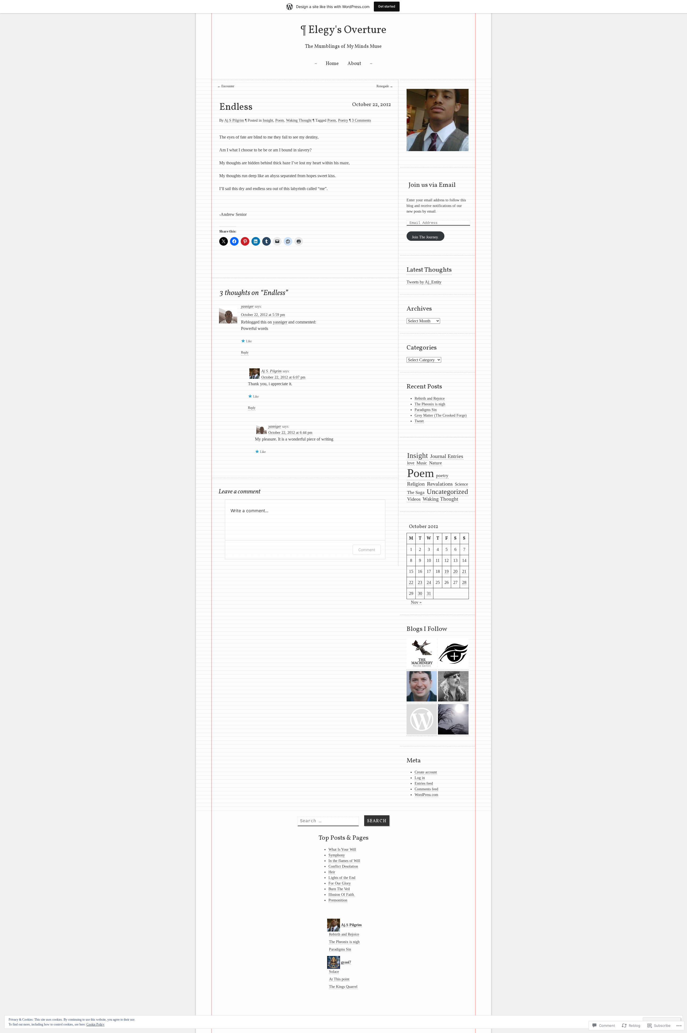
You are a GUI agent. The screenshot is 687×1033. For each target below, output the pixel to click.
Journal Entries (446, 456)
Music (421, 463)
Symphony (336, 855)
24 (429, 582)
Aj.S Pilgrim (234, 120)
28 (464, 582)
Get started (386, 6)
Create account (426, 772)
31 (429, 593)
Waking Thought (299, 120)
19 (446, 571)
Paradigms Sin (426, 410)
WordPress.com (426, 795)
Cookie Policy (95, 1024)
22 (411, 582)
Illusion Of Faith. (341, 895)
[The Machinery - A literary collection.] (422, 654)
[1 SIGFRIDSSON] (453, 720)
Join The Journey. (425, 237)
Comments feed (426, 789)
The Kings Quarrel (343, 987)
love (410, 463)
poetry (442, 475)
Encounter (225, 86)
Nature (435, 462)
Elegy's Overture (347, 30)
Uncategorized (447, 492)
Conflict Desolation (343, 866)
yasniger (247, 306)
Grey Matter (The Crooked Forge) (441, 415)
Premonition (337, 900)
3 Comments (361, 120)
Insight (268, 120)
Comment (366, 549)
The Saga (416, 492)
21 (464, 571)
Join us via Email (432, 185)
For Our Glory (339, 883)
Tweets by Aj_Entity (424, 282)
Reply (245, 352)
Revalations (440, 484)
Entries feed (424, 783)
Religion (416, 484)
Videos (414, 499)
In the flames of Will (344, 861)
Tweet (419, 421)
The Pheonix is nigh (430, 404)
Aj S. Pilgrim (271, 371)
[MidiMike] (453, 687)
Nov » (416, 602)
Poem (279, 120)
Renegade (385, 86)
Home (332, 63)
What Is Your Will (342, 850)
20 (455, 571)
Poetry (343, 120)
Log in (420, 778)
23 (420, 582)
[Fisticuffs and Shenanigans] (422, 720)
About (354, 63)
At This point (339, 979)
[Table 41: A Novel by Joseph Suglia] (422, 687)
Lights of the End (341, 878)
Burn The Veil (339, 889)
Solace (334, 972)
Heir (331, 872)
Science (461, 484)
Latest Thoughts (429, 270)
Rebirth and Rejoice (430, 399)
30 (420, 593)
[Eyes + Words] (453, 654)
